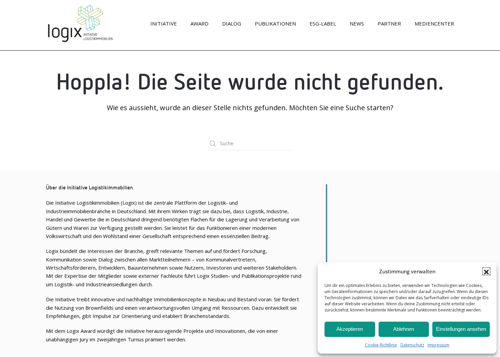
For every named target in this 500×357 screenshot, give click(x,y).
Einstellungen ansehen (461, 329)
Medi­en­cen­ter (434, 23)
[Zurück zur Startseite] (80, 23)
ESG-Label (323, 23)
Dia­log (231, 23)
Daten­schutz (412, 345)
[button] (486, 271)
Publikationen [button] (275, 23)
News (357, 23)
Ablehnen (403, 329)
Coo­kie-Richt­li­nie (381, 345)
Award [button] (199, 23)
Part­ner (389, 23)
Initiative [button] (163, 23)
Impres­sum (438, 345)
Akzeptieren (349, 329)
